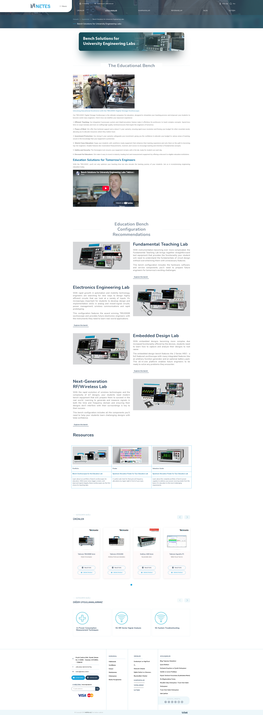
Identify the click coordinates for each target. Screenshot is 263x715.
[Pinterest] (182, 702)
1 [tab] (131, 585)
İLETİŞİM (232, 11)
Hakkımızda (112, 662)
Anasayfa (76, 19)
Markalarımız (113, 672)
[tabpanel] (86, 553)
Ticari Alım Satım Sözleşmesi (169, 690)
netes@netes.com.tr (82, 672)
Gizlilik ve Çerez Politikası (168, 672)
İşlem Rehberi (164, 665)
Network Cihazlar (139, 669)
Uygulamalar (85, 19)
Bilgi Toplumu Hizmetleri (168, 661)
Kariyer (111, 669)
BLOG (205, 11)
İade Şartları (164, 693)
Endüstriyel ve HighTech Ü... (142, 663)
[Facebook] (165, 702)
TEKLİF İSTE (87, 568)
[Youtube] (179, 702)
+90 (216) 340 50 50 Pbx (84, 667)
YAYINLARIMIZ (139, 685)
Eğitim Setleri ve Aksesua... (142, 672)
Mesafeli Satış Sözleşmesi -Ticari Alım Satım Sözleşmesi (174, 684)
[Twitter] (169, 702)
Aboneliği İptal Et (87, 684)
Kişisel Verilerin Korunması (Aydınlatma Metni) (175, 676)
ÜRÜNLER (80, 11)
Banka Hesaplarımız (115, 680)
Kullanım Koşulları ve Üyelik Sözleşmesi (173, 668)
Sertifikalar (112, 665)
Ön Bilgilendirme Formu (167, 679)
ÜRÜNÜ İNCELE (87, 572)
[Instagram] (175, 702)
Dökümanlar (113, 676)
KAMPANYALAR (144, 11)
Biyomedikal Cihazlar (140, 676)
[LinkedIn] (172, 702)
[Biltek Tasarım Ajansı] (185, 712)
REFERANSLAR (176, 11)
